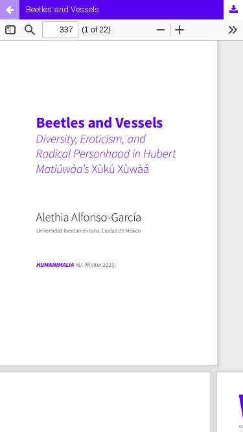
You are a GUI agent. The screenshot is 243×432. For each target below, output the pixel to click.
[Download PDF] (233, 9)
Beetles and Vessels (62, 9)
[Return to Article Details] (9, 9)
